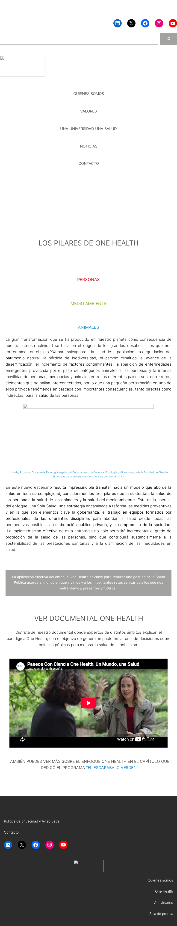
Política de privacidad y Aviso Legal (32, 821)
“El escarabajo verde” (110, 767)
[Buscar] (168, 39)
